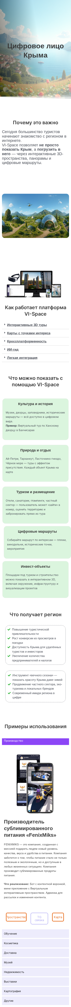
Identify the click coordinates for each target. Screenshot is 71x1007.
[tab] (35, 325)
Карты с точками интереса (28, 333)
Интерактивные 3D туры (27, 325)
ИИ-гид (13, 349)
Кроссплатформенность (27, 341)
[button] (16, 917)
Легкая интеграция (22, 358)
